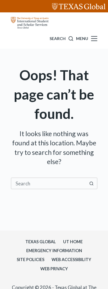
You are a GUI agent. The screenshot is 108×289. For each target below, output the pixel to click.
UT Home (73, 241)
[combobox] (48, 183)
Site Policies (30, 259)
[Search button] (91, 183)
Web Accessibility (71, 259)
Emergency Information (54, 250)
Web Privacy (54, 268)
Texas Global (40, 241)
